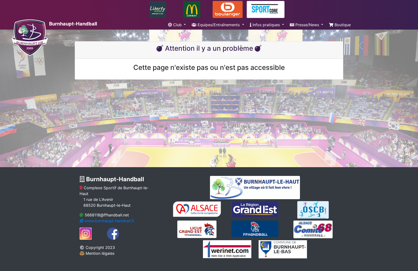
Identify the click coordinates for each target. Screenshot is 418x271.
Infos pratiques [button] (266, 24)
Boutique (342, 24)
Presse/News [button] (307, 24)
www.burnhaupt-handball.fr (108, 220)
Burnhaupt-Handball (72, 24)
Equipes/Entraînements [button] (218, 24)
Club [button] (177, 24)
